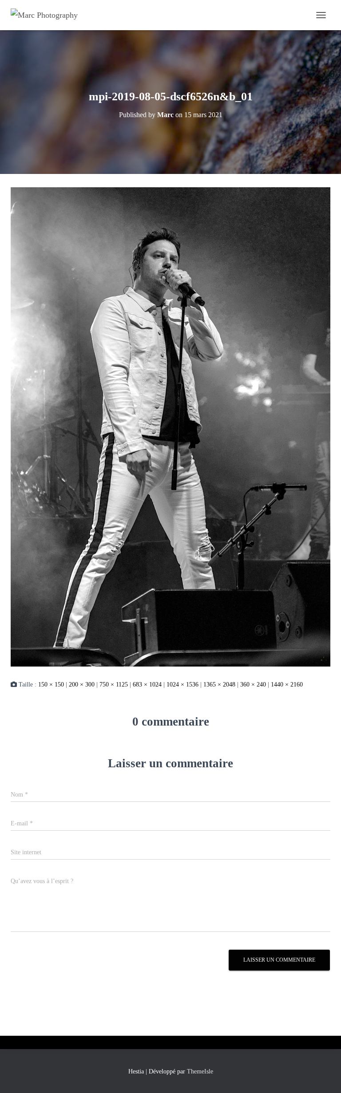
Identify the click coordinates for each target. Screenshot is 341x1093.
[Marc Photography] (47, 15)
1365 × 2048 (219, 684)
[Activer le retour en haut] (323, 1075)
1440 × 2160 (287, 684)
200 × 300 (82, 684)
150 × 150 (51, 684)
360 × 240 (253, 684)
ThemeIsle (200, 1071)
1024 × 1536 (182, 684)
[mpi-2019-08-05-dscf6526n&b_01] (170, 426)
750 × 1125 (113, 684)
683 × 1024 (147, 684)
